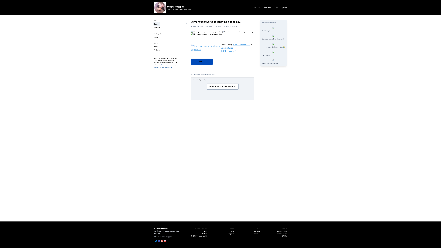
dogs (156, 37)
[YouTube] (162, 241)
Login (276, 8)
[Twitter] (155, 241)
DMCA (284, 236)
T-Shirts (157, 50)
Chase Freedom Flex (168, 65)
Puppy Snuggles (161, 228)
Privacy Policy (282, 231)
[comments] (230, 51)
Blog (156, 46)
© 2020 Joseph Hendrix (199, 236)
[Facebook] (158, 241)
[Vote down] (186, 23)
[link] (223, 51)
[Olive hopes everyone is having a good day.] (206, 32)
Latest (156, 24)
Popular (157, 27)
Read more (200, 62)
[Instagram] (165, 241)
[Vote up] (186, 21)
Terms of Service (281, 234)
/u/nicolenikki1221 (241, 44)
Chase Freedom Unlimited (163, 67)
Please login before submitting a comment (223, 86)
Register (283, 8)
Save (235, 27)
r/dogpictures (227, 47)
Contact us (267, 8)
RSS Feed (256, 8)
